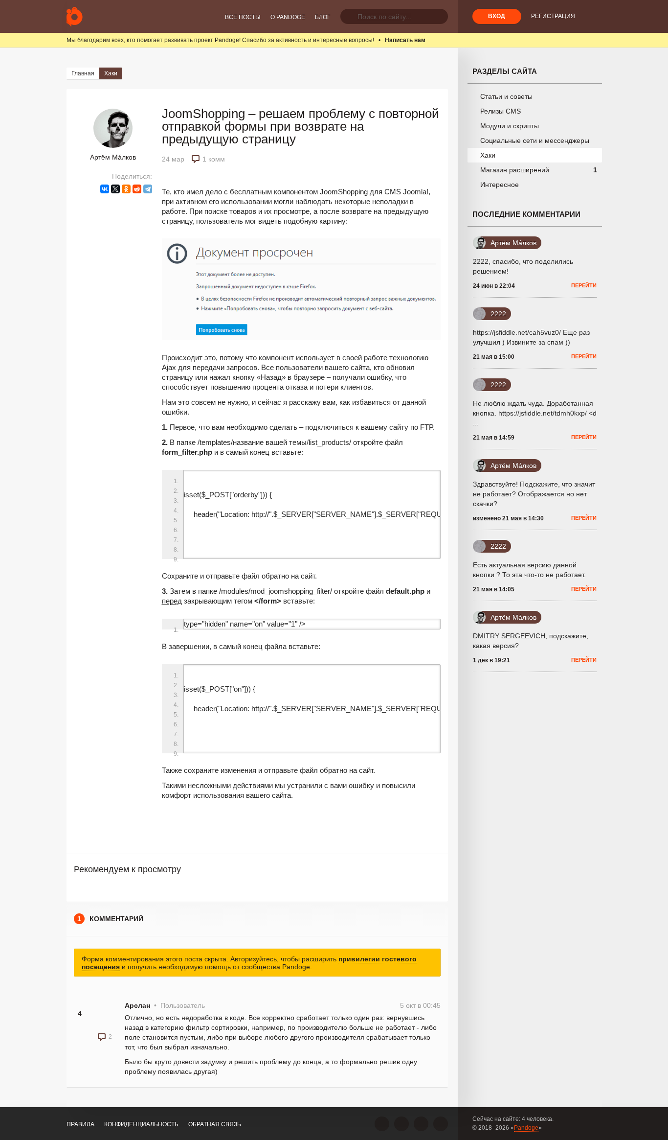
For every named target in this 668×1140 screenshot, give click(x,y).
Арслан (137, 1005)
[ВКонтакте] (104, 189)
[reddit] (137, 189)
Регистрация (553, 16)
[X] (115, 189)
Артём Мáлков (113, 157)
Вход (496, 16)
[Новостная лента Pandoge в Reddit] (421, 1124)
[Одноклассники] (126, 189)
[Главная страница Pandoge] (75, 16)
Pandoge (526, 1127)
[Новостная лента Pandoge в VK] (382, 1124)
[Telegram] (147, 189)
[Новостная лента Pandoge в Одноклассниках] (401, 1124)
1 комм (213, 159)
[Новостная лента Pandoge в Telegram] (440, 1124)
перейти (584, 285)
